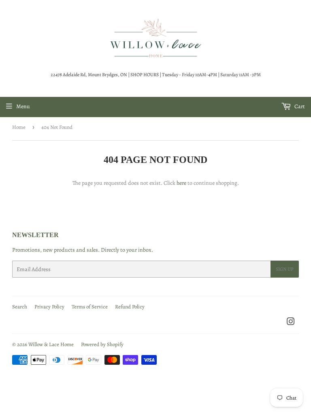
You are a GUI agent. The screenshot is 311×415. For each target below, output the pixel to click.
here (181, 183)
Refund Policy (130, 306)
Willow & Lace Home (51, 344)
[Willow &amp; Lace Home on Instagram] (291, 323)
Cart (299, 106)
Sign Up (285, 269)
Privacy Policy (49, 306)
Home (19, 127)
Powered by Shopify (102, 344)
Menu (23, 106)
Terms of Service (90, 306)
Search (19, 306)
